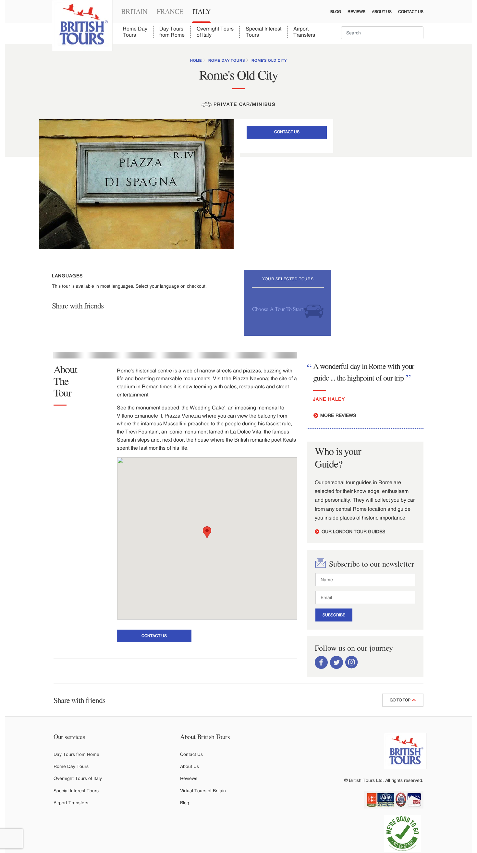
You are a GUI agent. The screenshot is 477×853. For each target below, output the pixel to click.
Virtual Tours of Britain (203, 790)
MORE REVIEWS (337, 415)
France (170, 11)
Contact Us (410, 11)
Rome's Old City (269, 60)
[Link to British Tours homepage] (82, 25)
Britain (134, 11)
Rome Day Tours (135, 32)
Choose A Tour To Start (278, 308)
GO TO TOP (400, 700)
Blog (335, 11)
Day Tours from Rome (172, 32)
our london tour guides (352, 531)
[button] (207, 532)
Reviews (356, 11)
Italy (201, 11)
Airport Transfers (304, 32)
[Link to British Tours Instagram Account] (351, 662)
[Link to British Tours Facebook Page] (321, 662)
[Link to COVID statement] (405, 833)
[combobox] (382, 32)
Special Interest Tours (263, 32)
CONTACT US (287, 132)
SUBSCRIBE (334, 615)
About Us (382, 11)
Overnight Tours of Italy (215, 32)
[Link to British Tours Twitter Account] (336, 662)
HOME (196, 60)
